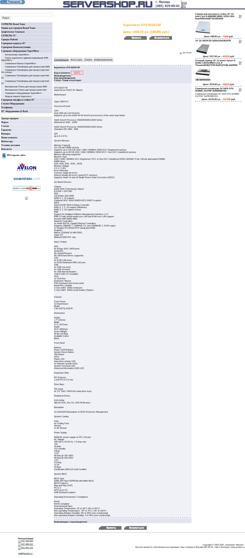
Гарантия (6, 130)
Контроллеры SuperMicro (17, 54)
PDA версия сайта (16, 155)
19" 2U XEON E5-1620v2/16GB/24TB (213, 40)
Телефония (7, 107)
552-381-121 (27, 548)
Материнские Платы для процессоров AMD (26, 86)
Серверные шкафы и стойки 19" (18, 99)
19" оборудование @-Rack (14, 111)
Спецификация (61, 60)
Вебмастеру (7, 141)
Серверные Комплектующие (16, 47)
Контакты (6, 149)
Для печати (186, 53)
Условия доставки (10, 145)
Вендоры (5, 133)
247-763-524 (27, 541)
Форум (4, 122)
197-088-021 (27, 544)
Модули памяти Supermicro (18, 96)
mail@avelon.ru (25, 553)
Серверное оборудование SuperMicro (20, 51)
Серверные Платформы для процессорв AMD (27, 67)
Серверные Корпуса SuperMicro (20, 63)
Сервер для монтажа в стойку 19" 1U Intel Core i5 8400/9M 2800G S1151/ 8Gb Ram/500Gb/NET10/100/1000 (214, 16)
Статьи (5, 126)
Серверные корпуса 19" (13, 43)
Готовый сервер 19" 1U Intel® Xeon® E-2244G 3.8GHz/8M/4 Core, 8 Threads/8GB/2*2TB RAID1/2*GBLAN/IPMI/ (216, 62)
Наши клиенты (9, 137)
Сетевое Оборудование (12, 103)
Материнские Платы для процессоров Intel (25, 90)
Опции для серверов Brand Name (18, 28)
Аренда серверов (9, 118)
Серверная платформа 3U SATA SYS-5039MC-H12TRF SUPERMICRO (214, 89)
